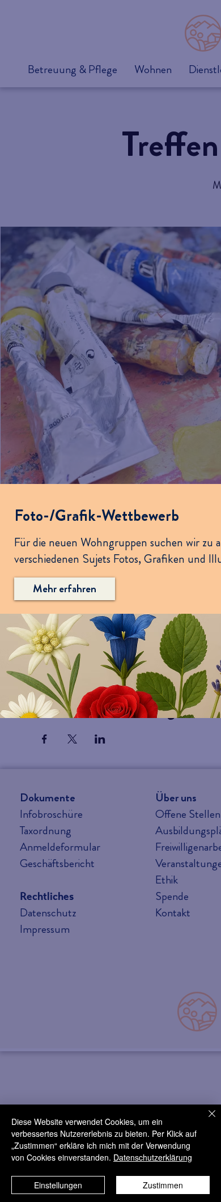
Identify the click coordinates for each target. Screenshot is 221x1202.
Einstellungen (58, 1185)
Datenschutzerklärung (152, 1157)
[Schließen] (205, 1120)
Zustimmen (163, 1185)
